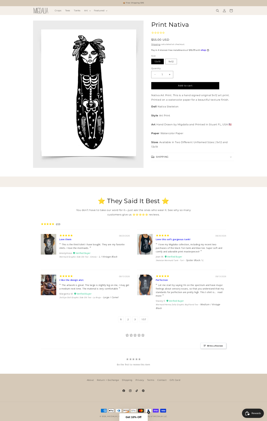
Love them (65, 239)
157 (144, 319)
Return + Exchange (108, 380)
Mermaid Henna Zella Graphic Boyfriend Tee (177, 304)
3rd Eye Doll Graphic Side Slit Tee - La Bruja (80, 297)
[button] (87, 10)
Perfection (162, 280)
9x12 (171, 61)
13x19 (158, 61)
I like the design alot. (71, 280)
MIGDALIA (112, 416)
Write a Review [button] (215, 345)
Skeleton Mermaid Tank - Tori (170, 260)
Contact (162, 380)
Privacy (140, 380)
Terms (150, 380)
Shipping (155, 44)
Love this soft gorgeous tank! (173, 239)
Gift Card (175, 380)
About (90, 380)
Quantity (156, 68)
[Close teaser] (148, 412)
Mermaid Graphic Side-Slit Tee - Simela (78, 256)
